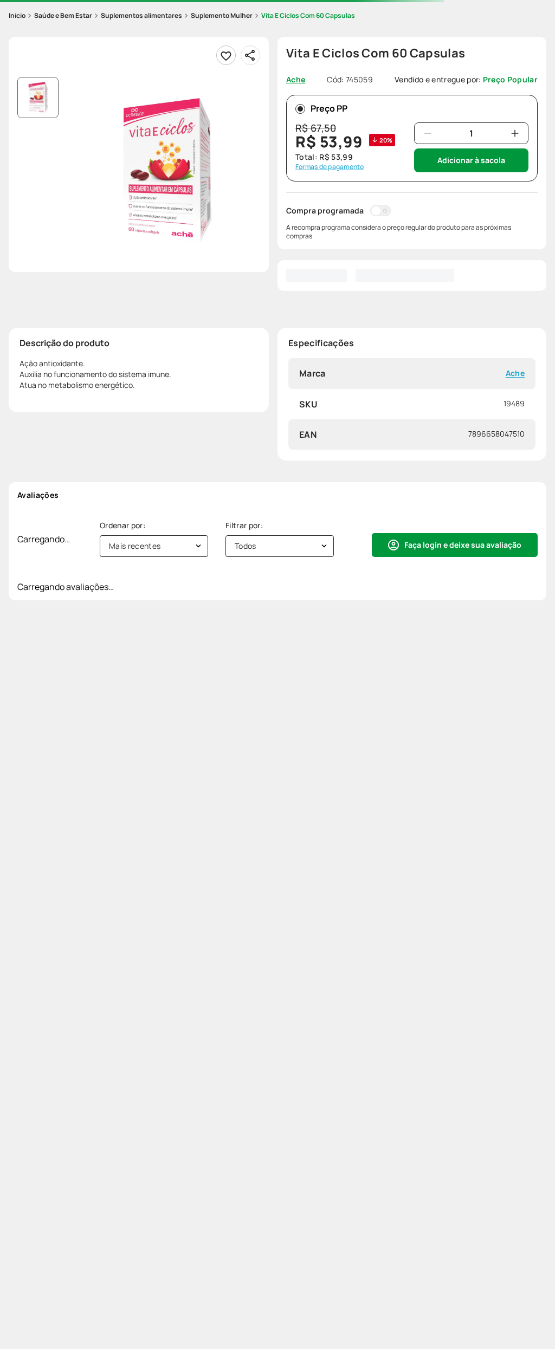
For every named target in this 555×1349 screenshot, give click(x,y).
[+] (515, 133)
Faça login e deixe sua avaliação (462, 545)
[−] (428, 133)
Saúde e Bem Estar (63, 15)
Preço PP (329, 108)
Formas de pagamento (329, 167)
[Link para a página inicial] (17, 16)
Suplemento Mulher (222, 15)
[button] (167, 170)
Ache (515, 373)
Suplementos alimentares (141, 15)
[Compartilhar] (250, 55)
